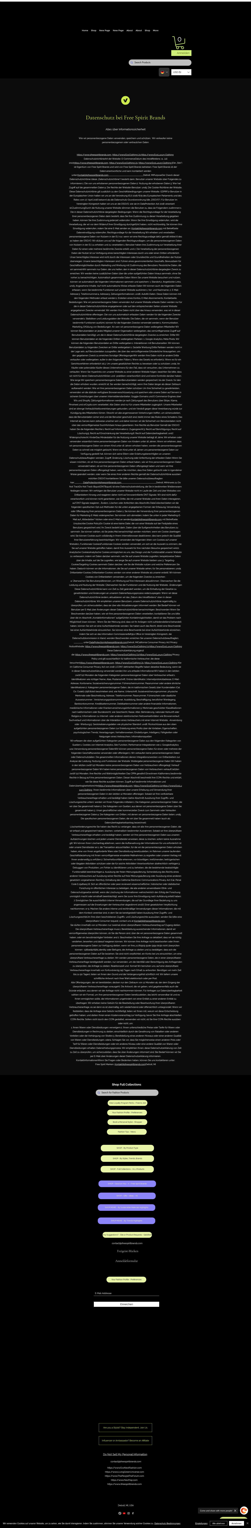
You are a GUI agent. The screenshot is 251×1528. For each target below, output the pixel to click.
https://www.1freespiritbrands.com (94, 154)
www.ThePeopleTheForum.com (128, 1476)
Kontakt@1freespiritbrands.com (92, 175)
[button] (181, 72)
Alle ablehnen (218, 1523)
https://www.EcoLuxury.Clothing (157, 154)
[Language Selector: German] (164, 72)
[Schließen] (247, 1523)
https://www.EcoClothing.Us (126, 154)
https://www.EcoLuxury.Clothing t (155, 163)
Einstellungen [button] (201, 1523)
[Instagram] (128, 1513)
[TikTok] (119, 1513)
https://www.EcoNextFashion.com (124, 1468)
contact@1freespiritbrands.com (127, 1243)
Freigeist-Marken (127, 1251)
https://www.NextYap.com (124, 1480)
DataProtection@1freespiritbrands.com (102, 482)
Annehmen (237, 1523)
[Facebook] (132, 1513)
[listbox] (181, 72)
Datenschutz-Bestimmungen (167, 1523)
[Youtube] (124, 1513)
